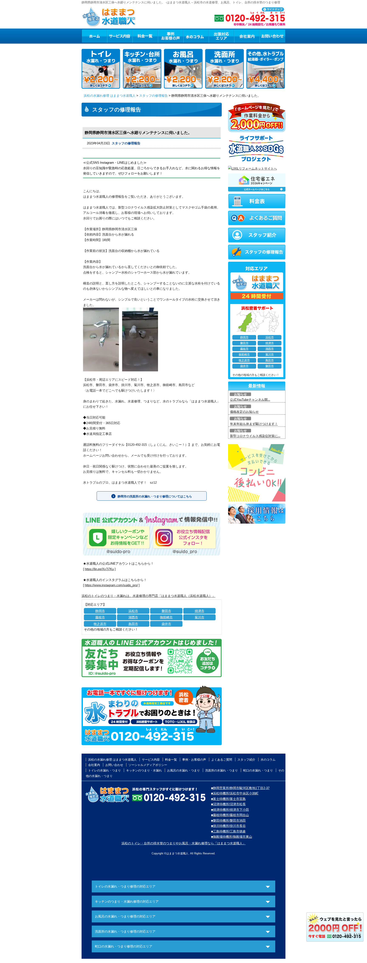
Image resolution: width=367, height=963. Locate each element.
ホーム (94, 36)
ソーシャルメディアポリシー (147, 765)
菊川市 (199, 617)
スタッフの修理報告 (153, 95)
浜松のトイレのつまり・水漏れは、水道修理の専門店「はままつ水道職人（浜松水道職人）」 (148, 596)
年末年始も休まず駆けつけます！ (254, 424)
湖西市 (133, 617)
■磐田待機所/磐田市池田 (228, 820)
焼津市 (199, 611)
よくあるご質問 (221, 759)
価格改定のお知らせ (244, 411)
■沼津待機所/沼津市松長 (228, 804)
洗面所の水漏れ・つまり (221, 770)
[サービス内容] (112, 36)
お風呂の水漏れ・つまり (183, 770)
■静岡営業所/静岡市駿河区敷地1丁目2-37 (240, 788)
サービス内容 (119, 36)
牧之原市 (100, 624)
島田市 (133, 624)
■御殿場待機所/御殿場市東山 (231, 836)
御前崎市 (166, 617)
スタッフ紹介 (246, 759)
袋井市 (166, 624)
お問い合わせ (272, 36)
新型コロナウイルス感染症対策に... (255, 436)
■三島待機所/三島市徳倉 (228, 831)
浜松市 (133, 611)
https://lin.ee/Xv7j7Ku (99, 569)
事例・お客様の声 (170, 36)
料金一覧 (145, 36)
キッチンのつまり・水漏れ (144, 770)
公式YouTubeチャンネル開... (250, 399)
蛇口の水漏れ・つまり (258, 770)
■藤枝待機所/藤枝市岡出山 (230, 815)
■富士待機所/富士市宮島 (228, 799)
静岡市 (100, 611)
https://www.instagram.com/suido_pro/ (111, 585)
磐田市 (166, 611)
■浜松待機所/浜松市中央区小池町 (234, 793)
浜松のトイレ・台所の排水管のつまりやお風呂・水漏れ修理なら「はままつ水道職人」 (183, 843)
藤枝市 (100, 617)
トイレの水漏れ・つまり (104, 770)
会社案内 (247, 36)
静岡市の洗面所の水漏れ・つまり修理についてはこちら (155, 496)
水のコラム (196, 36)
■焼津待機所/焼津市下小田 (230, 809)
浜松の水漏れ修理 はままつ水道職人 (110, 95)
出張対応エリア (221, 36)
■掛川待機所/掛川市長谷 (228, 826)
